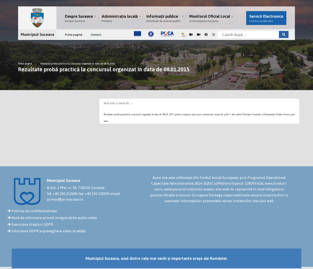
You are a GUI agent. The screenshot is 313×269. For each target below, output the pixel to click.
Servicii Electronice (266, 18)
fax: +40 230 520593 (94, 194)
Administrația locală (120, 18)
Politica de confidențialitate (34, 211)
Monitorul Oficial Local (209, 18)
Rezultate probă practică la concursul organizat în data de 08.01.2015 (77, 63)
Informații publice (163, 18)
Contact (96, 34)
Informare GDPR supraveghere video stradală (48, 231)
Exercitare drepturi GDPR (32, 224)
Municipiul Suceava (37, 34)
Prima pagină (73, 34)
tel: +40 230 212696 (62, 194)
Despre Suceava (79, 18)
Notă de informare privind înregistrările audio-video (54, 218)
